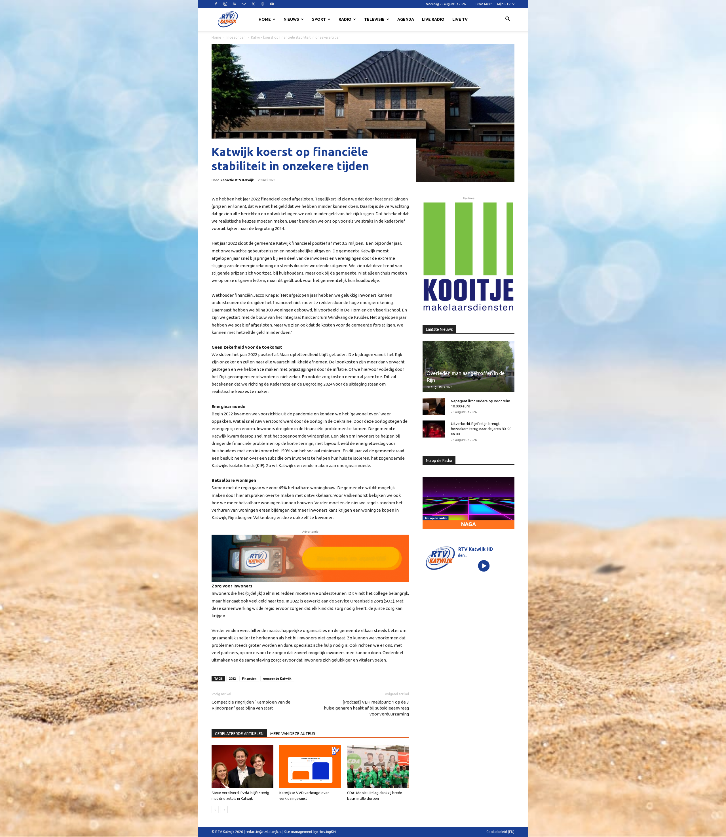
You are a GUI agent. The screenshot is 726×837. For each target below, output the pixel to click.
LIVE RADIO (433, 19)
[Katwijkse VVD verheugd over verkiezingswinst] (310, 766)
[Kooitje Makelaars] (468, 257)
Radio (345, 19)
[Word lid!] (310, 558)
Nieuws (291, 19)
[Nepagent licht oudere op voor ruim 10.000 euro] (434, 406)
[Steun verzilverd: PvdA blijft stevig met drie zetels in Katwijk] (242, 766)
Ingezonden (236, 37)
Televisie (374, 19)
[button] (507, 20)
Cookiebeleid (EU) (500, 832)
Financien (249, 678)
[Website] (262, 4)
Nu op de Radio (439, 460)
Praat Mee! (484, 4)
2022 (232, 678)
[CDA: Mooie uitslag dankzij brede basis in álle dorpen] (378, 766)
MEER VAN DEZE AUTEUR (292, 733)
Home (265, 19)
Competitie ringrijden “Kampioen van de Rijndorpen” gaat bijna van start (251, 705)
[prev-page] (215, 809)
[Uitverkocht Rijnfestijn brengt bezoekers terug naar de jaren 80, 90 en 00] (434, 429)
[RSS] (234, 4)
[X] (253, 4)
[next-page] (224, 809)
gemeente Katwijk (277, 678)
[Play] (484, 565)
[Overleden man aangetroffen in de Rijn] (468, 366)
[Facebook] (216, 4)
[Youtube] (272, 4)
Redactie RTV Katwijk (237, 180)
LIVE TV (460, 19)
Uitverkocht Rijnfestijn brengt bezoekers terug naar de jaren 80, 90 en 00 (481, 429)
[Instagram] (225, 4)
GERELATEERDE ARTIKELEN (239, 733)
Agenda (405, 19)
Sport (319, 19)
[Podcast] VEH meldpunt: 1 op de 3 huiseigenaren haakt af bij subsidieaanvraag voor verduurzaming (366, 708)
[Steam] (244, 4)
